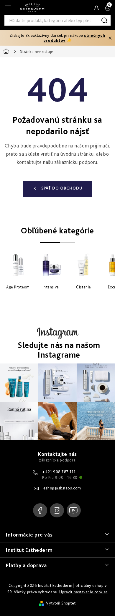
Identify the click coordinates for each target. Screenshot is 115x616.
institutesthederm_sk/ (57, 510)
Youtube (74, 510)
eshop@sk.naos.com (62, 488)
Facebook (40, 510)
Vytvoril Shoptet (61, 603)
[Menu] (7, 7)
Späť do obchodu (62, 188)
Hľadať (105, 20)
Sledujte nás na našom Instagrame (59, 350)
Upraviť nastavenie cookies (83, 592)
